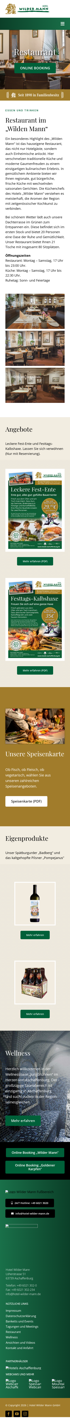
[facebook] (8, 1414)
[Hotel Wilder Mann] (35, 963)
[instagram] (25, 1414)
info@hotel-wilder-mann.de (23, 1294)
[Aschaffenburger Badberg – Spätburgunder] (35, 884)
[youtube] (17, 1414)
